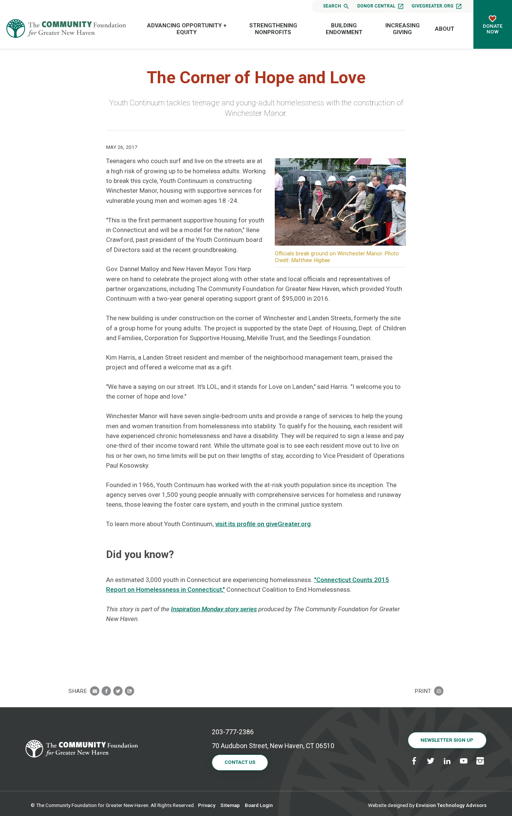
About (444, 29)
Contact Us (240, 762)
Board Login (259, 805)
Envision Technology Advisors (451, 805)
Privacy (207, 805)
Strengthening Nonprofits (273, 29)
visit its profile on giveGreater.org (263, 524)
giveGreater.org (433, 6)
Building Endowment (344, 29)
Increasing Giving (402, 29)
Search (332, 6)
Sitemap (230, 805)
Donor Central (376, 6)
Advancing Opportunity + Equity (187, 29)
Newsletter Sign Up (447, 740)
